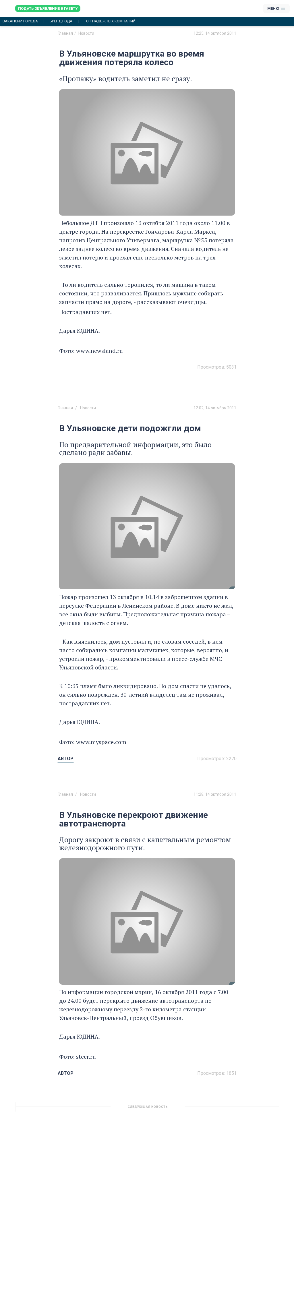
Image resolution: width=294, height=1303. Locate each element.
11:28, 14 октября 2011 (215, 794)
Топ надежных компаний (110, 21)
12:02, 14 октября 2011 (215, 408)
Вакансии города (20, 21)
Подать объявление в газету (48, 8)
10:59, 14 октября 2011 (215, 1109)
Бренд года (61, 21)
